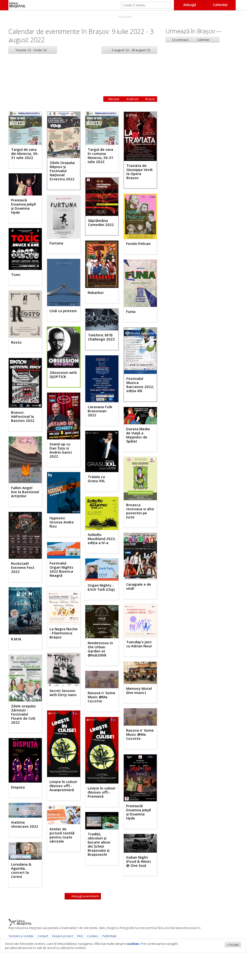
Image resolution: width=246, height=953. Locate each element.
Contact (42, 936)
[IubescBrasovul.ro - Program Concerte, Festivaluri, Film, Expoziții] (4, 5)
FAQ (80, 936)
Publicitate (124, 16)
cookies (133, 943)
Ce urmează (179, 40)
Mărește (113, 99)
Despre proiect (62, 936)
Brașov (150, 99)
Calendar (202, 40)
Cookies (92, 936)
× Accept (233, 944)
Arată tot (132, 99)
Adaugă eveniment (85, 896)
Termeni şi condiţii (20, 936)
